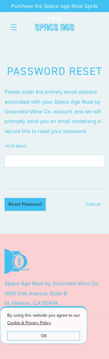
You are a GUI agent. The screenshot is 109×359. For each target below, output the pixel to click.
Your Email (16, 146)
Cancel (93, 204)
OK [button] (44, 335)
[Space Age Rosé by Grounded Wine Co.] (54, 261)
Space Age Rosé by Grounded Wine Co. (54, 27)
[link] (29, 322)
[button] (15, 27)
